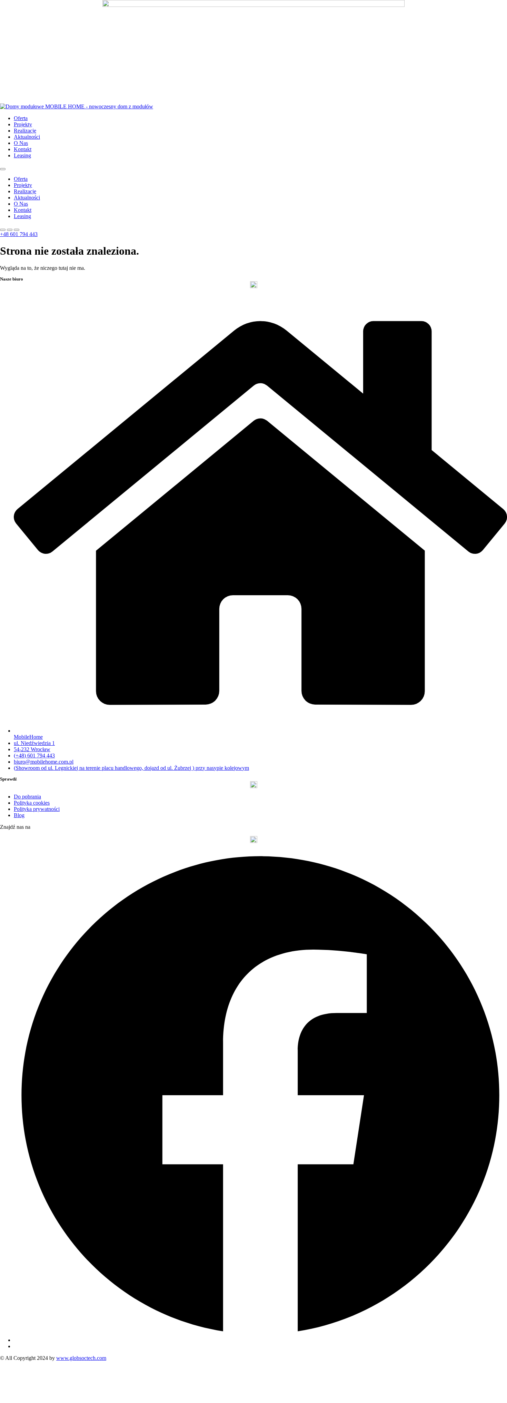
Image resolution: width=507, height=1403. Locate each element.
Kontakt (22, 149)
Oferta (21, 118)
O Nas (21, 143)
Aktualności (27, 137)
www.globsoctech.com (81, 1358)
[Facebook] (260, 1340)
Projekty (23, 124)
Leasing (22, 155)
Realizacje (25, 131)
